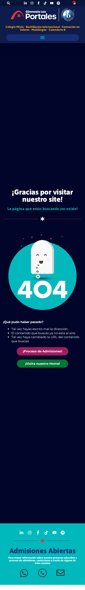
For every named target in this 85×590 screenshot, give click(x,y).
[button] (8, 3)
